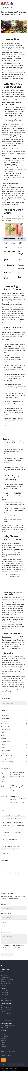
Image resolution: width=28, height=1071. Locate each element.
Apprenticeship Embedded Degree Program (13, 818)
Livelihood (3, 973)
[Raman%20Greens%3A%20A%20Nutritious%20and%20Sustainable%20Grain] (6, 880)
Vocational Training (7, 762)
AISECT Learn (4, 998)
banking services (7, 822)
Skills (4, 839)
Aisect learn (4, 721)
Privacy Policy (4, 1070)
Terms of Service (15, 1070)
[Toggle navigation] (26, 3)
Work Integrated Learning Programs (11, 846)
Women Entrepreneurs (8, 843)
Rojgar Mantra (5, 753)
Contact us (3, 1046)
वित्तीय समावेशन (5, 853)
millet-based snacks (8, 191)
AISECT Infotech (4, 1027)
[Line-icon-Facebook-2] (10, 1064)
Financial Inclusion (6, 741)
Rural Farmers (6, 832)
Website (3, 923)
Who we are (4, 1032)
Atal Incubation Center (6, 1007)
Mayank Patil (8, 8)
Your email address (7, 913)
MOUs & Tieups (4, 1036)
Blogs (2, 1044)
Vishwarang (4, 1019)
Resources (3, 1040)
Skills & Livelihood (6, 756)
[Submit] (25, 703)
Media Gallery (4, 1038)
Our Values (3, 1034)
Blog (2, 733)
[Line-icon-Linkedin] (19, 1064)
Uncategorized (5, 759)
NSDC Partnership (5, 983)
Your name (5, 904)
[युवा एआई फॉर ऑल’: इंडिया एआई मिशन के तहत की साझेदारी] (4, 777)
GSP (2, 996)
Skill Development (17, 836)
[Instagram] (16, 1064)
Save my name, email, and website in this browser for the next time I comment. (13, 947)
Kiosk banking (6, 829)
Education (4, 738)
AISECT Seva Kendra (6, 1013)
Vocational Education (6, 990)
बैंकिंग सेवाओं (5, 850)
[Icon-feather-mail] (22, 1064)
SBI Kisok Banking (17, 832)
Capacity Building (5, 977)
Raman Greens (5, 750)
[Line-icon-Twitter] (13, 1064)
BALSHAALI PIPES (6, 730)
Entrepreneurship (5, 981)
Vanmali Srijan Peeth (6, 1021)
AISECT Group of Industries (7, 1025)
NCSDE (3, 747)
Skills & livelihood (13, 839)
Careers (3, 1042)
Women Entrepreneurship (7, 979)
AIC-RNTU (4, 715)
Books (3, 735)
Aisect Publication (6, 724)
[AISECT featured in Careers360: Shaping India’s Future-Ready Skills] (4, 797)
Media (3, 744)
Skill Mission (4, 985)
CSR (2, 972)
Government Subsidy (20, 825)
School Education (5, 994)
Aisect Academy (5, 718)
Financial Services (7, 825)
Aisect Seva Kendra (6, 727)
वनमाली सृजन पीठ (14, 850)
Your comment (5, 932)
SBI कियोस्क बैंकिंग (6, 836)
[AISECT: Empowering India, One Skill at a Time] (3, 786)
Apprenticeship (4, 975)
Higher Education (5, 992)
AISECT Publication (5, 1009)
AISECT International (6, 1000)
